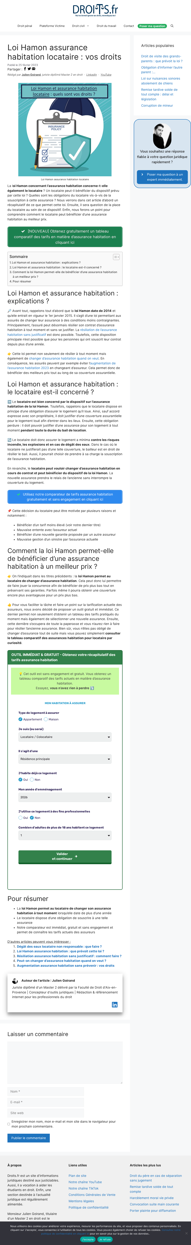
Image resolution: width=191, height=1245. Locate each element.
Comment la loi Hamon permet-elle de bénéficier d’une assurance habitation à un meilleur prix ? (65, 274)
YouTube (106, 74)
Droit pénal (25, 26)
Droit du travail (106, 26)
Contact (129, 26)
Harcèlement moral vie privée (152, 1198)
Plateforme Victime (52, 26)
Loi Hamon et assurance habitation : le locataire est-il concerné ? (56, 267)
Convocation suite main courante (154, 1204)
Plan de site (77, 1176)
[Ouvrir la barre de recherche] (172, 26)
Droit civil (78, 26)
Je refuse (105, 1239)
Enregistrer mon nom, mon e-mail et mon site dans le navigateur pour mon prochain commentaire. (64, 1124)
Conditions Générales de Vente (92, 1195)
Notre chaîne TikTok (83, 1188)
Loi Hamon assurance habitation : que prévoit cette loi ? (60, 951)
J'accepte (88, 1239)
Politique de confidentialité (89, 1207)
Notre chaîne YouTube (85, 1182)
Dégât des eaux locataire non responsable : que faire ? (59, 946)
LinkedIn (91, 74)
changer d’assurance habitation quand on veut (63, 358)
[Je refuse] (186, 1233)
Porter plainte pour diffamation (153, 1211)
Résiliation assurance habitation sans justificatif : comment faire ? (69, 956)
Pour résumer (22, 281)
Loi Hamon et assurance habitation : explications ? (46, 262)
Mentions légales (81, 1201)
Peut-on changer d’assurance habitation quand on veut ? (61, 961)
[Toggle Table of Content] (114, 257)
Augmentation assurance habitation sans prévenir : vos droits (66, 965)
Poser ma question (152, 26)
